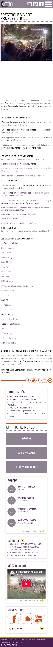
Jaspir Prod (5, 267)
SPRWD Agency (7, 281)
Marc (2, 272)
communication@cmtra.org (11, 642)
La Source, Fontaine (8, 338)
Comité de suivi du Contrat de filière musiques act (20, 176)
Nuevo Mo (5, 262)
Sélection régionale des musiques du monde (18, 164)
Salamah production (8, 343)
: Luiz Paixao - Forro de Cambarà (22, 550)
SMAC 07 (4, 300)
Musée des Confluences (10, 324)
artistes (26, 438)
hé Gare (7, 272)
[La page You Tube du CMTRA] (39, 623)
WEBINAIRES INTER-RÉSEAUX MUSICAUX (23, 399)
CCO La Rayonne (7, 248)
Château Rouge (7, 257)
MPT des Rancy (7, 314)
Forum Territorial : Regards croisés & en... (23, 411)
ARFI (2, 329)
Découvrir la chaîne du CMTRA (30, 600)
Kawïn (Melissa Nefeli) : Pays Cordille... (25, 555)
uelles (42, 176)
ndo (10, 262)
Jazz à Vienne (6, 253)
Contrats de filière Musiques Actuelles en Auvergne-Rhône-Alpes (26, 231)
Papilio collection (7, 291)
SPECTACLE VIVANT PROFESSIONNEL (23, 396)
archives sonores (26, 466)
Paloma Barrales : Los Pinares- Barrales (25, 552)
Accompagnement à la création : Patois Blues (19, 223)
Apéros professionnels (10, 219)
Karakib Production (8, 310)
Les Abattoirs (6, 305)
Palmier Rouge (6, 333)
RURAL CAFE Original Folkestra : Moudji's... (26, 544)
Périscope (5, 276)
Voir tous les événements (31, 531)
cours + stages (26, 452)
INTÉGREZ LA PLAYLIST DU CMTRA (21, 408)
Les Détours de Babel (9, 243)
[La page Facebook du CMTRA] (13, 623)
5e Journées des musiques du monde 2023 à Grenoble (22, 159)
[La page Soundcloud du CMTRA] (26, 623)
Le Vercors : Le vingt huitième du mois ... (25, 547)
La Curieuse (5, 295)
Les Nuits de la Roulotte (10, 319)
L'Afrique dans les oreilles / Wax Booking (17, 286)
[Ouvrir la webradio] (22, 541)
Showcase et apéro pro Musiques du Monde (18, 214)
